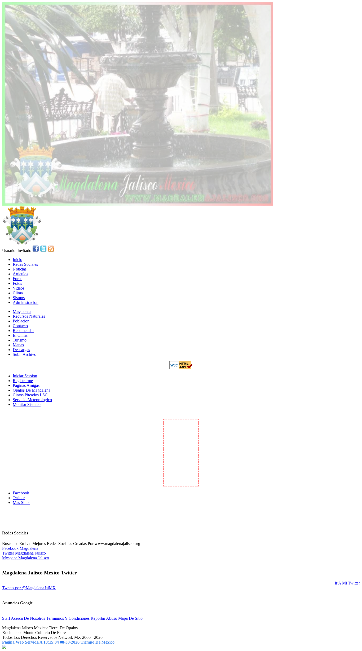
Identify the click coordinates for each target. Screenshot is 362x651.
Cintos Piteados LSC (30, 395)
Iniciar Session (25, 376)
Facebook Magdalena (20, 548)
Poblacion (21, 321)
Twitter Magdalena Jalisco (24, 553)
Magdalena (22, 311)
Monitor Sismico (27, 404)
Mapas (18, 345)
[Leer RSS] (51, 250)
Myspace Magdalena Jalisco (25, 558)
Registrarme (23, 380)
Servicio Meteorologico (32, 399)
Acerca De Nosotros (28, 618)
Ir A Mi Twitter (347, 583)
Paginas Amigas (26, 385)
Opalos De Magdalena (31, 390)
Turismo (20, 340)
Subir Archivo (24, 354)
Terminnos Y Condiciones (68, 618)
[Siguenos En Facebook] (35, 250)
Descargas (21, 349)
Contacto (20, 326)
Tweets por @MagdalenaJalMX (29, 588)
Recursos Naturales (29, 316)
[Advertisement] (181, 517)
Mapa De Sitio (130, 618)
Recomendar (23, 330)
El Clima (20, 335)
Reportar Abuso (104, 618)
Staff (6, 618)
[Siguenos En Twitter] (43, 250)
